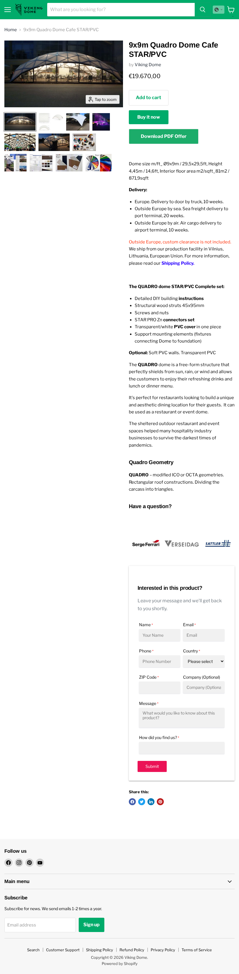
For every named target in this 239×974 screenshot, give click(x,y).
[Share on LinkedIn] (150, 801)
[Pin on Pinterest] (160, 801)
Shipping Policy (99, 949)
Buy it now (148, 117)
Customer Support (63, 949)
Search (33, 949)
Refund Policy (131, 949)
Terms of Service (197, 949)
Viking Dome (148, 64)
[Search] (202, 9)
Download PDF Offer (164, 136)
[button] (218, 10)
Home (10, 29)
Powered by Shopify (120, 963)
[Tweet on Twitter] (141, 801)
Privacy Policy (163, 949)
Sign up (91, 924)
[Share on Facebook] (132, 801)
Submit (152, 766)
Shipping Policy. (177, 263)
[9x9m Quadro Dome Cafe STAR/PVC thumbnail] (20, 122)
